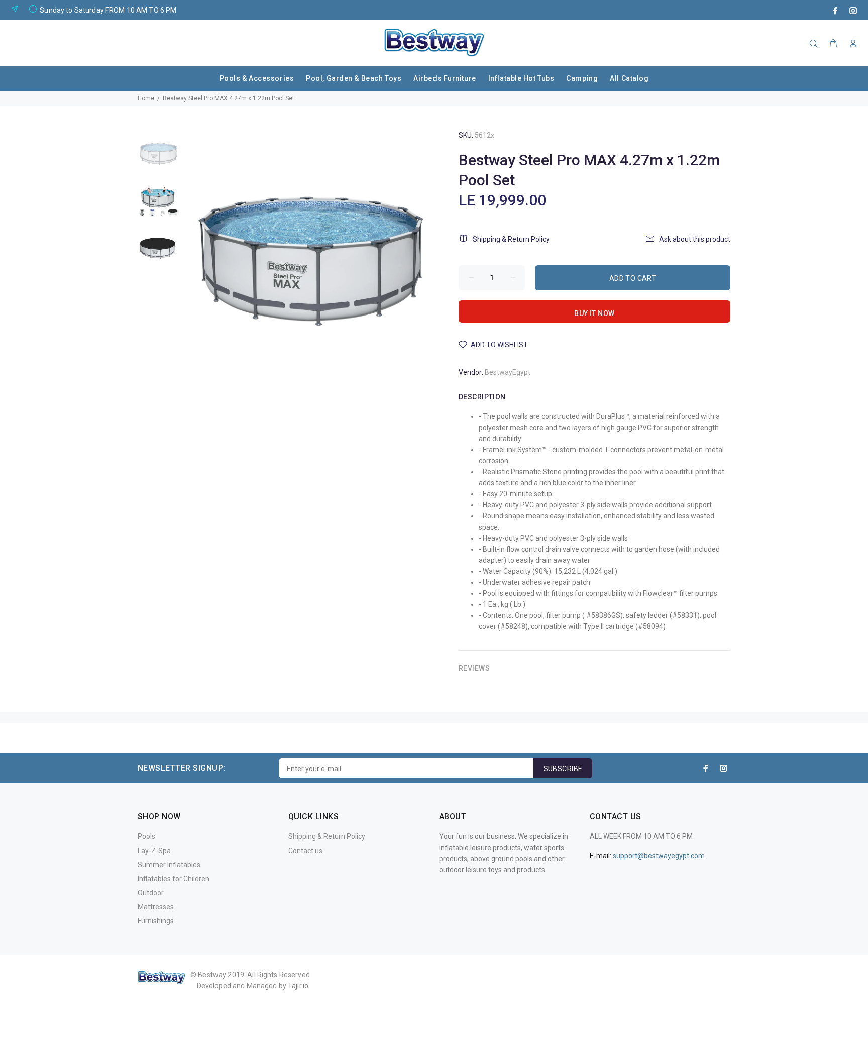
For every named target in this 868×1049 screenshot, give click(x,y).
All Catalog (629, 78)
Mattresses (156, 907)
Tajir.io (298, 986)
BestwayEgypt (507, 372)
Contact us (305, 851)
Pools (146, 836)
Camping (582, 78)
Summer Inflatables (169, 865)
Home (146, 98)
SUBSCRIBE (563, 769)
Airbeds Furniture (444, 78)
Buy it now (594, 313)
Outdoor (151, 893)
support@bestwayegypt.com (659, 856)
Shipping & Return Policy (511, 239)
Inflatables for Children (173, 879)
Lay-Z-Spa (154, 851)
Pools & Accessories (257, 78)
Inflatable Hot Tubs (521, 78)
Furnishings (156, 921)
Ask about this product (694, 239)
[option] (158, 157)
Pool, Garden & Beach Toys (353, 78)
